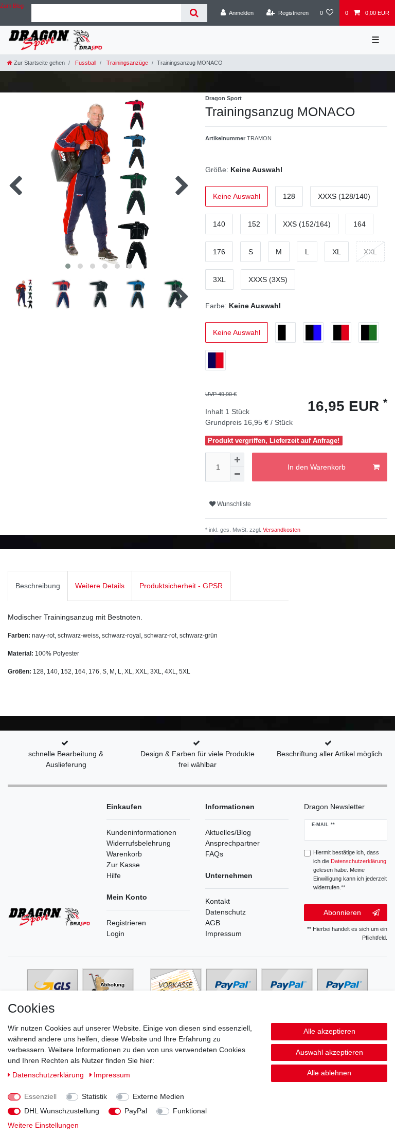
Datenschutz (225, 912)
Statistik (94, 1096)
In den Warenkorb (317, 467)
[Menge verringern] (237, 474)
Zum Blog (12, 6)
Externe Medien (158, 1096)
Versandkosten (280, 530)
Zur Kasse (123, 865)
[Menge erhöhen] (237, 460)
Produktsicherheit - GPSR (181, 586)
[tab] (38, 586)
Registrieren (126, 923)
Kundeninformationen (141, 832)
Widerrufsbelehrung (138, 843)
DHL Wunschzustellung (61, 1111)
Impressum (223, 933)
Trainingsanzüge (126, 63)
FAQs (214, 854)
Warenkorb (124, 854)
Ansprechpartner (232, 843)
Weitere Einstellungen (43, 1125)
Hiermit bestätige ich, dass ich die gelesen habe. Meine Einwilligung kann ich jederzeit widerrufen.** (350, 869)
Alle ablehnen (329, 1073)
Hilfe (113, 875)
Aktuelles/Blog (228, 832)
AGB (212, 923)
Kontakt (217, 901)
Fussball (85, 63)
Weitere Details (99, 586)
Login (115, 933)
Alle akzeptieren (329, 1031)
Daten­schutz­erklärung (49, 1075)
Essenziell (40, 1096)
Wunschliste (233, 504)
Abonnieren (342, 912)
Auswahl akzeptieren (329, 1052)
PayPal (135, 1111)
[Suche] (194, 13)
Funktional (190, 1111)
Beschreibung (37, 586)
